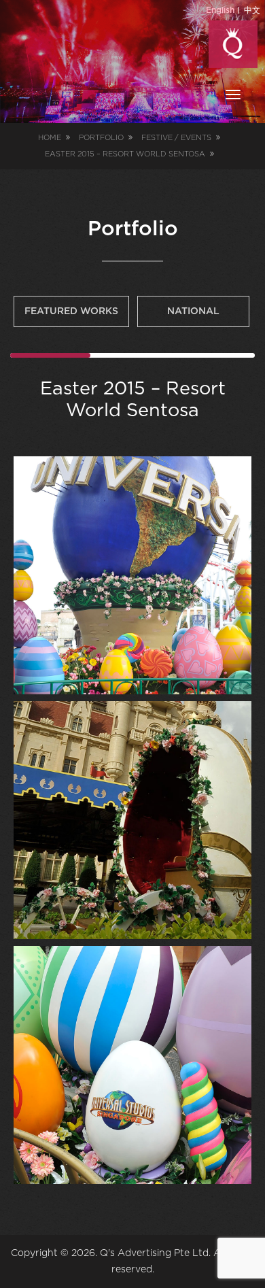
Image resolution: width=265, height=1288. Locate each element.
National (193, 311)
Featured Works (71, 311)
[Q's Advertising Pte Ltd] (233, 44)
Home (49, 137)
